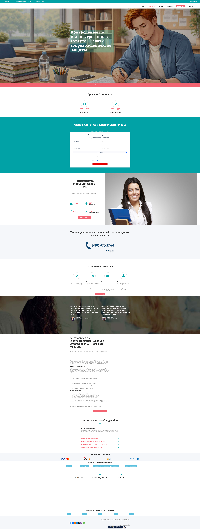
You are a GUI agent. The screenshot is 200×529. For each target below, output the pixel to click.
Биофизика (69, 466)
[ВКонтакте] (73, 523)
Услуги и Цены (151, 6)
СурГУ (69, 513)
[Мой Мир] (77, 523)
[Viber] (81, 523)
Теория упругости (84, 466)
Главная (143, 6)
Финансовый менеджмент (131, 466)
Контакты (190, 6)
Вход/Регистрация (193, 1)
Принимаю (100, 160)
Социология (115, 466)
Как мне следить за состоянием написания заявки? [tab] (94, 444)
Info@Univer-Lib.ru (40, 1)
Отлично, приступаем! (84, 217)
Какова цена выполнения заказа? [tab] (89, 438)
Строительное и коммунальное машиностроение (103, 466)
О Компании (170, 6)
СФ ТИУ (100, 513)
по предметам (107, 462)
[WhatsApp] (84, 523)
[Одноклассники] (75, 523)
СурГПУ (84, 513)
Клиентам (161, 6)
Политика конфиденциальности (124, 525)
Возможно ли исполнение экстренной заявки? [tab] (93, 441)
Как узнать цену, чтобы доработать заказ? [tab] (92, 447)
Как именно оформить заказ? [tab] (88, 428)
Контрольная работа (99, 84)
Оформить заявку (100, 294)
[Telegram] (70, 523)
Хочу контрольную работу (100, 410)
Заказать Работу (180, 6)
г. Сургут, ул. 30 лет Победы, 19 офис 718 (23, 1)
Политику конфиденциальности (101, 160)
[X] (79, 523)
